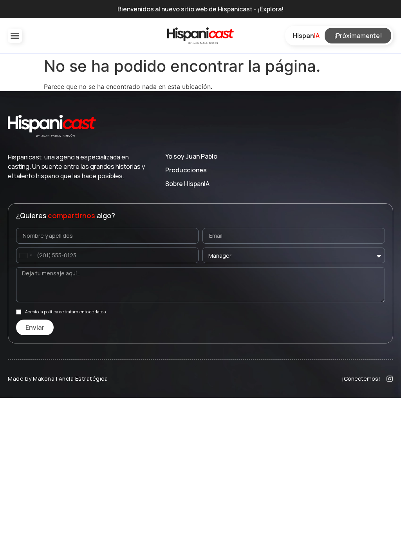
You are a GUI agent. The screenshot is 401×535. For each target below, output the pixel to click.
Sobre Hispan (187, 184)
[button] (15, 36)
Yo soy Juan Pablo (191, 156)
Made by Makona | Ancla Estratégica (58, 378)
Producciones (186, 170)
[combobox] (25, 255)
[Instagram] (389, 378)
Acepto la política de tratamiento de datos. (66, 312)
